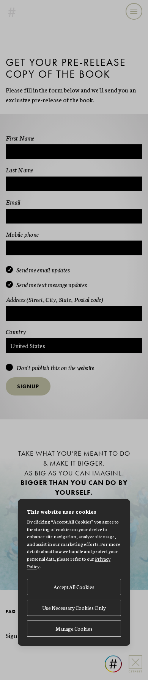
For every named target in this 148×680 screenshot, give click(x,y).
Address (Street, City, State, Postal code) (55, 299)
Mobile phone (22, 234)
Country (16, 331)
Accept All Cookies (74, 587)
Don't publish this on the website (55, 368)
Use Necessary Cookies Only (74, 607)
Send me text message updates (51, 285)
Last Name (19, 169)
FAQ (11, 611)
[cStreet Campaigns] (132, 654)
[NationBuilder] (110, 654)
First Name (20, 137)
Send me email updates (43, 270)
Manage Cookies (74, 628)
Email (13, 201)
